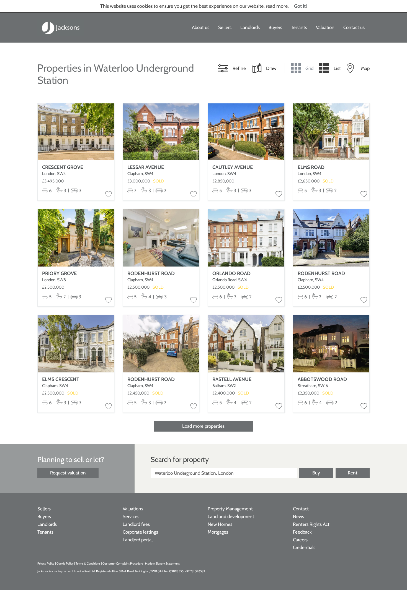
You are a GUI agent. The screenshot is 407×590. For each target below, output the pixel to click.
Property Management (230, 508)
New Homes (220, 524)
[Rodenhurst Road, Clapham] (161, 238)
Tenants (299, 27)
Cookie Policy (65, 563)
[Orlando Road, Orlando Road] (246, 238)
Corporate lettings (140, 532)
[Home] (60, 27)
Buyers (275, 27)
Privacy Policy (46, 563)
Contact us (354, 27)
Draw (271, 68)
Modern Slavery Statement (162, 563)
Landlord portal (138, 539)
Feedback (302, 532)
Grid (309, 68)
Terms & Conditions (88, 563)
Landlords (250, 27)
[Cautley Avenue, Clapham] (246, 132)
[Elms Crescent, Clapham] (76, 343)
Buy (316, 473)
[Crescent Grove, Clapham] (76, 132)
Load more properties (203, 426)
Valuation (325, 27)
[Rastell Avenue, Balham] (246, 343)
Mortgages (218, 532)
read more (277, 6)
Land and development (231, 516)
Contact (301, 508)
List (337, 68)
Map (365, 68)
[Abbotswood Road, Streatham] (331, 343)
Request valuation (68, 473)
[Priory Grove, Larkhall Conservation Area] (76, 238)
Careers (300, 539)
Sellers (224, 27)
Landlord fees (136, 524)
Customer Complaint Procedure (123, 563)
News (298, 516)
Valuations (133, 508)
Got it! (300, 6)
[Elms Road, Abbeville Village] (331, 132)
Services (131, 516)
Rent (352, 473)
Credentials (304, 547)
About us (200, 27)
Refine (239, 68)
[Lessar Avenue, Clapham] (161, 132)
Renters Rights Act (311, 524)
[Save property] (108, 194)
